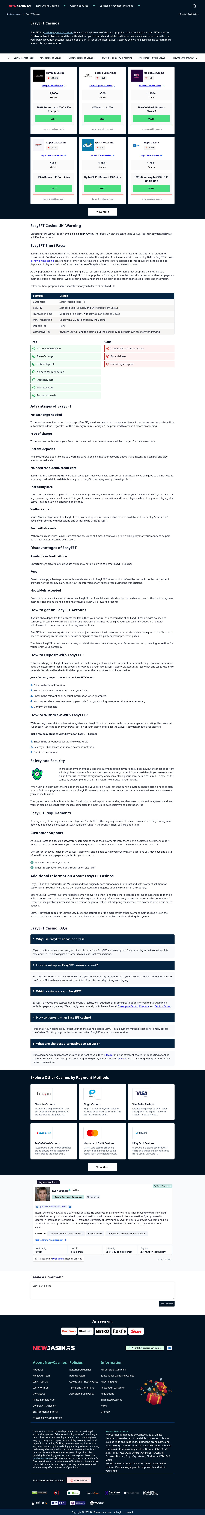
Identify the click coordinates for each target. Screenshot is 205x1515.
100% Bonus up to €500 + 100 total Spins (151, 178)
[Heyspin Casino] (39, 76)
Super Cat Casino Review (52, 155)
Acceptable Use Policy (81, 1393)
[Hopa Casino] (137, 145)
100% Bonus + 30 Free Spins (54, 177)
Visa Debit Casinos (143, 1104)
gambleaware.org (42, 1458)
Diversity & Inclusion (44, 1405)
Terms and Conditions (81, 1387)
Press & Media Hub (44, 1399)
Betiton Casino (163, 1006)
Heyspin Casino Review (52, 86)
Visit (54, 118)
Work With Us (40, 1387)
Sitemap (105, 1411)
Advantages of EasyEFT (51, 57)
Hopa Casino (151, 142)
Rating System (77, 1375)
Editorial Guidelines (80, 1369)
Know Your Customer (113, 1387)
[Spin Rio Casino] (88, 145)
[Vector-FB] (169, 1348)
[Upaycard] (151, 1133)
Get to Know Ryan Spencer (49, 1239)
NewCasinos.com (13, 14)
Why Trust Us (40, 1381)
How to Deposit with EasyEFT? (152, 57)
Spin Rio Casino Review (101, 155)
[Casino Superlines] (88, 76)
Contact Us (39, 1393)
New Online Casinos (47, 5)
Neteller (122, 1058)
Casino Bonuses (79, 5)
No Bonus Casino (154, 73)
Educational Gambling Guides (117, 1375)
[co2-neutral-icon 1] (73, 1493)
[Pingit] (102, 1094)
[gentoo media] (39, 1503)
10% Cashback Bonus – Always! (151, 109)
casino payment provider (58, 32)
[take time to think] (131, 1492)
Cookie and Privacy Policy (83, 1381)
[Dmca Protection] (39, 1492)
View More (102, 211)
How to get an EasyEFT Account (116, 57)
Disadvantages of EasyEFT (82, 57)
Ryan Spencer (60, 1190)
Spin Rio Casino (104, 142)
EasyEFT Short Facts (24, 57)
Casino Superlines (105, 73)
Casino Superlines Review (100, 86)
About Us (38, 1369)
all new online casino (42, 260)
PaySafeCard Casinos (47, 1143)
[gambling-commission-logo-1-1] (150, 1493)
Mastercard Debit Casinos (98, 1143)
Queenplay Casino (128, 1006)
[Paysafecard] (54, 1133)
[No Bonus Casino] (137, 76)
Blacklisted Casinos (111, 1399)
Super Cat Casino (56, 142)
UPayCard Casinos (143, 1143)
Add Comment (167, 1303)
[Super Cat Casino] (39, 145)
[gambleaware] (92, 1493)
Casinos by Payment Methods (116, 5)
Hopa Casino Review (150, 155)
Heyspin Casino (55, 73)
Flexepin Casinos (45, 1104)
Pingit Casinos (92, 1104)
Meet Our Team (42, 1375)
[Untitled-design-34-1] (112, 1493)
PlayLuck (144, 1006)
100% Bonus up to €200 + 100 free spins (54, 109)
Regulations (107, 1393)
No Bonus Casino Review (150, 86)
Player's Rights (109, 1381)
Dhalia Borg (58, 1258)
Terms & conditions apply (53, 129)
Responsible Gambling (113, 1369)
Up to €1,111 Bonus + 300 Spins (102, 177)
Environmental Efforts (45, 1411)
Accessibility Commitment (47, 1417)
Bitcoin (108, 1055)
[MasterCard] (102, 1133)
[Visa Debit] (151, 1094)
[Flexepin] (54, 1094)
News (104, 1405)
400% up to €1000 (102, 107)
